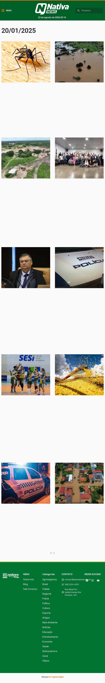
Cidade (45, 589)
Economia (47, 641)
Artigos (46, 617)
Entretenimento (50, 636)
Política (46, 603)
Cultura (46, 608)
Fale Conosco (30, 589)
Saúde (45, 646)
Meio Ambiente (49, 622)
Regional (46, 593)
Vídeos (45, 660)
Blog (25, 584)
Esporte (46, 613)
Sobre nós (28, 579)
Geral (45, 656)
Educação (47, 632)
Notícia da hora (49, 651)
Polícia (45, 598)
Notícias (46, 627)
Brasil (45, 584)
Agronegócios (49, 579)
